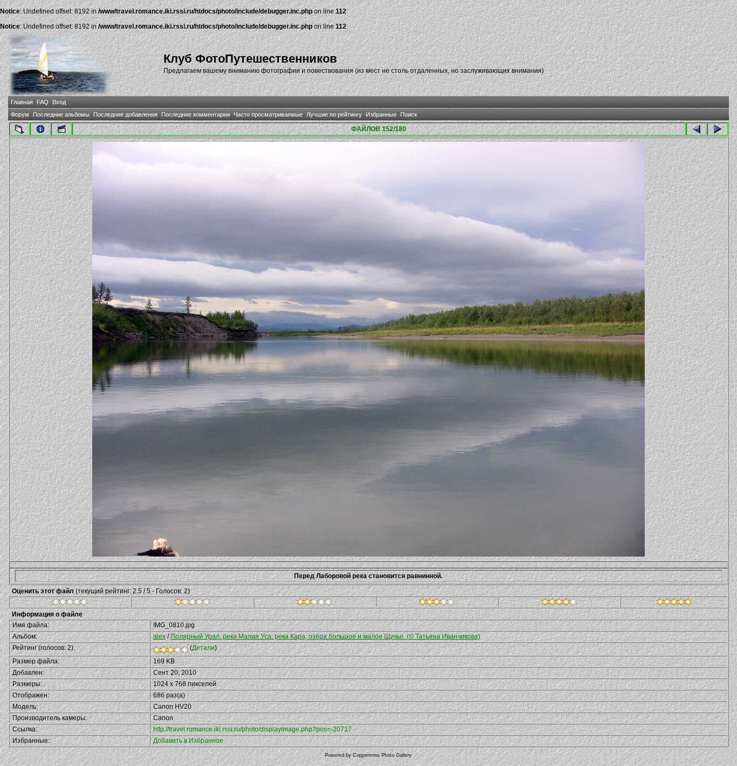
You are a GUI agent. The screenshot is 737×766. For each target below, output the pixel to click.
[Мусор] (69, 603)
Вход (59, 102)
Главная (22, 102)
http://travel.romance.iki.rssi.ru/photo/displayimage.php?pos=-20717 (252, 729)
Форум (20, 114)
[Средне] (314, 603)
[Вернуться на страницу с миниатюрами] (19, 129)
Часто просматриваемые (268, 114)
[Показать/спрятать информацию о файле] (40, 129)
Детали (203, 648)
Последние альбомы (61, 114)
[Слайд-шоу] (61, 129)
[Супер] (674, 603)
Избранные (381, 114)
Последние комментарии (195, 114)
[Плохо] (192, 603)
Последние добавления (125, 114)
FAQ (43, 102)
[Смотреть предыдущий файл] (696, 129)
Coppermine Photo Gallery (382, 755)
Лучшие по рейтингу (334, 114)
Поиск (408, 114)
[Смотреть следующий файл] (717, 129)
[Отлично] (559, 603)
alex (159, 636)
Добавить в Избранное (188, 740)
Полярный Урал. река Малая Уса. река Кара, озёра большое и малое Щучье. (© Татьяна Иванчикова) (325, 636)
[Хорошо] (436, 603)
